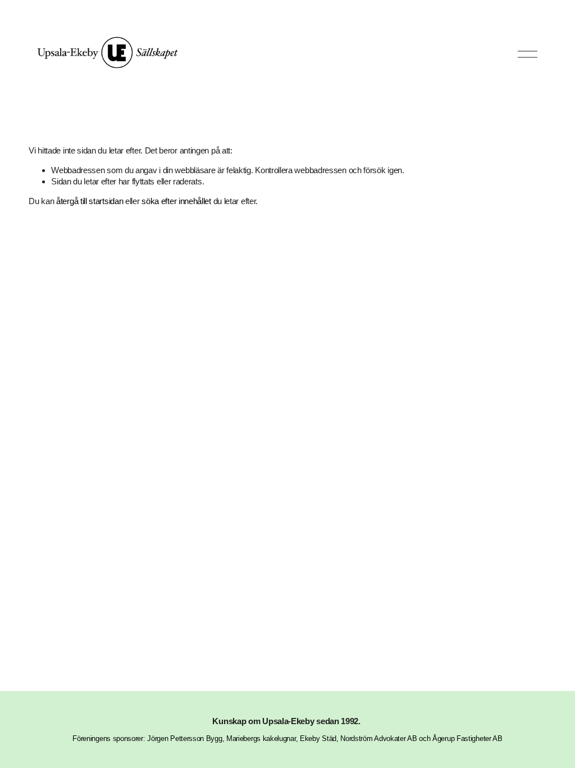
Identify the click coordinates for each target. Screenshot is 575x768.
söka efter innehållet (176, 201)
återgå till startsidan (89, 201)
